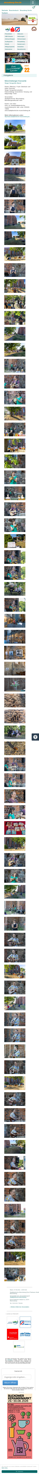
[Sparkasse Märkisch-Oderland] (12, 1334)
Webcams (20, 34)
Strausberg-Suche (26, 10)
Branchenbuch (14, 10)
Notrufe (7, 44)
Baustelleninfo (21, 49)
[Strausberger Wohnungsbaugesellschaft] (7, 29)
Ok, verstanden (19, 1471)
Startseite (5, 10)
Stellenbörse (8, 49)
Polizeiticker (8, 34)
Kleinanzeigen (21, 39)
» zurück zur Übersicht (12, 1314)
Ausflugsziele (9, 41)
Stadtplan (5, 13)
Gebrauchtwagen (10, 39)
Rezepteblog (21, 41)
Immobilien (20, 46)
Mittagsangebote (9, 46)
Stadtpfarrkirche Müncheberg (18, 1297)
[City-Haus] (25, 1334)
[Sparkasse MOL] (12, 29)
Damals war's (21, 44)
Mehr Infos (5, 1468)
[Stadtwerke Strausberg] (17, 29)
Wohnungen (20, 36)
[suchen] (33, 7)
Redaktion (10, 1359)
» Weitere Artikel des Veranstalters (19, 1307)
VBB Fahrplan (9, 36)
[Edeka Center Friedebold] (19, 1346)
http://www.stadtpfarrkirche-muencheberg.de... (17, 116)
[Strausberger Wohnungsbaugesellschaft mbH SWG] (12, 1322)
